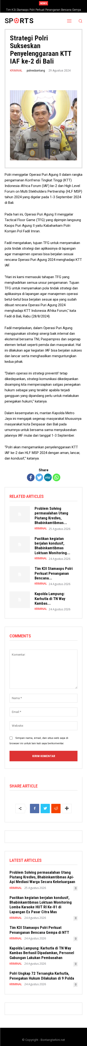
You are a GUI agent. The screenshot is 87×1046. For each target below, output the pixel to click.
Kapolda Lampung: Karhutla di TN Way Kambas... (50, 598)
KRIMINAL (16, 70)
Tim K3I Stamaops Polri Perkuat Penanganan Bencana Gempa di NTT (39, 930)
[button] (81, 21)
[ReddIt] (56, 808)
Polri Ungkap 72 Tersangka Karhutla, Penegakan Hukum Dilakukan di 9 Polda (42, 975)
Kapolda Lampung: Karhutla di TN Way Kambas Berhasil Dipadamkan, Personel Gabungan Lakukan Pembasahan (42, 953)
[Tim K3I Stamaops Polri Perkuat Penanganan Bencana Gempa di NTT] (20, 574)
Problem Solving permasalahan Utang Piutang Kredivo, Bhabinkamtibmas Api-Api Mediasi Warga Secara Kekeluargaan (42, 877)
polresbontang (36, 70)
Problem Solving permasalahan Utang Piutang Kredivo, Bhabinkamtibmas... (51, 515)
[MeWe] (48, 477)
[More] (67, 808)
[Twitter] (39, 477)
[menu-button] (69, 20)
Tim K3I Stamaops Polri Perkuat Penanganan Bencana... (54, 573)
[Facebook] (31, 477)
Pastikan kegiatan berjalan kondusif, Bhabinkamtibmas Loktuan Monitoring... (52, 545)
